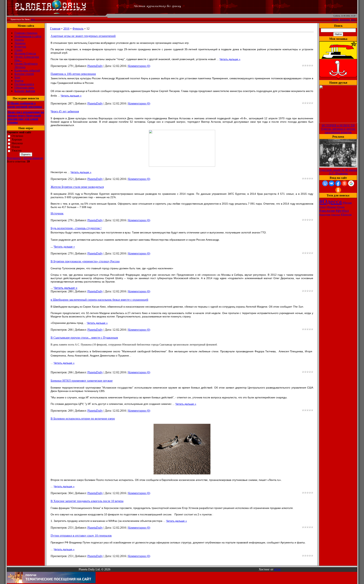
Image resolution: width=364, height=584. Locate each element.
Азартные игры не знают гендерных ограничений (83, 36)
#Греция (340, 207)
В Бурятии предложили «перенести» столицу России (85, 261)
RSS (33, 19)
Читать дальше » (230, 59)
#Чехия (347, 202)
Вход (353, 20)
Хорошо (17, 139)
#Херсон (346, 214)
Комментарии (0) (139, 66)
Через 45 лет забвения (65, 111)
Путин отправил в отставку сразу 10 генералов (81, 535)
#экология (327, 211)
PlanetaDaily (95, 66)
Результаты (14, 158)
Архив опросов (33, 158)
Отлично (17, 135)
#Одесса (330, 201)
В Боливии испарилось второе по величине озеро (83, 418)
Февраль (77, 28)
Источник (57, 213)
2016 (66, 28)
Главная (335, 20)
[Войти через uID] (325, 183)
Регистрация (345, 20)
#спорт (322, 207)
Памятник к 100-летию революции (73, 73)
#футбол (342, 211)
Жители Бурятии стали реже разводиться (77, 186)
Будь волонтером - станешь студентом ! (76, 228)
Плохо (16, 146)
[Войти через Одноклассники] (338, 190)
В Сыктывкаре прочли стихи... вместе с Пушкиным (84, 337)
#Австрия (335, 215)
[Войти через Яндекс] (344, 183)
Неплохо (17, 143)
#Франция (331, 207)
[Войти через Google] (351, 183)
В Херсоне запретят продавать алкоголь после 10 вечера (87, 501)
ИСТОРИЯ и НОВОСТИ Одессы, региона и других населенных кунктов (338, 129)
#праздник (324, 214)
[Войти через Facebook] (338, 183)
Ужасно (16, 150)
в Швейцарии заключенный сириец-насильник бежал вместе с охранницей (99, 299)
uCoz (277, 569)
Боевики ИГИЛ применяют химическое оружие (82, 380)
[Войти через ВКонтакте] (331, 183)
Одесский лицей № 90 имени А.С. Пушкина (338, 171)
